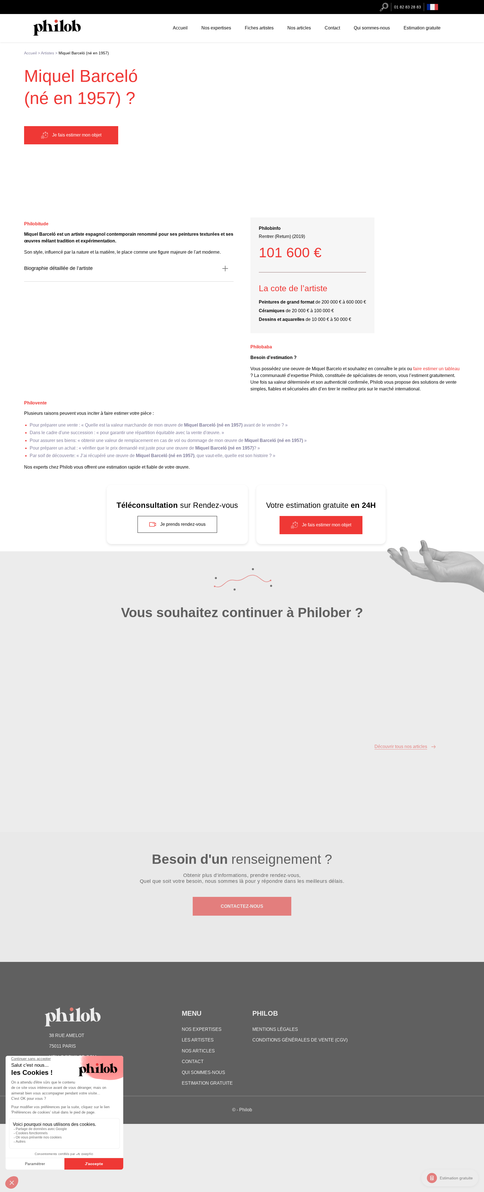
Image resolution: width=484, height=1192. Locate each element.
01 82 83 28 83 (407, 7)
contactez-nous (242, 906)
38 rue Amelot (66, 1035)
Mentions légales (275, 1029)
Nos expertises (216, 28)
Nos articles (299, 28)
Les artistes (198, 1040)
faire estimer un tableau (436, 368)
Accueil (180, 28)
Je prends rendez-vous (183, 524)
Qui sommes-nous (372, 28)
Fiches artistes (259, 28)
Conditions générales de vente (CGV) (300, 1040)
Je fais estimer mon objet (76, 135)
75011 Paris (62, 1046)
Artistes (47, 53)
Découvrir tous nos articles (400, 746)
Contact (332, 28)
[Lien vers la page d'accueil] (62, 34)
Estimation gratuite (456, 1178)
